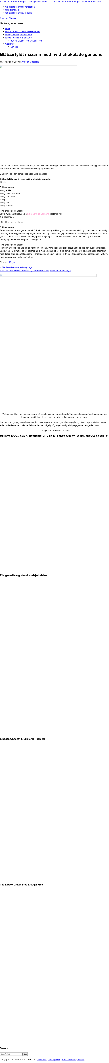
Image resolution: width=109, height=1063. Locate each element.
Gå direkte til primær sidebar (18, 12)
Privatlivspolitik (69, 1059)
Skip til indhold (12, 9)
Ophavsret (42, 1059)
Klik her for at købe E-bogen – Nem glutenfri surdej (24, 1)
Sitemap (81, 1059)
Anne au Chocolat (8, 18)
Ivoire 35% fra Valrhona (38, 213)
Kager (12, 262)
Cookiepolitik (54, 1059)
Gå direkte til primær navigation (20, 6)
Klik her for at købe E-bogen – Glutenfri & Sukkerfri (77, 1)
